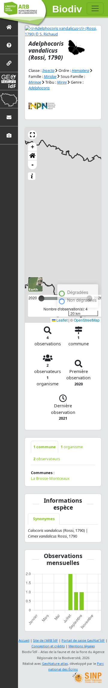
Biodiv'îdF (67, 9)
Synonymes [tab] (44, 518)
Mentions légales (81, 646)
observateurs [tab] (46, 458)
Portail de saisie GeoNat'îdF (83, 640)
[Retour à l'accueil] (9, 27)
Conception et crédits (48, 646)
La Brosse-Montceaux (50, 478)
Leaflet (62, 319)
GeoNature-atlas (55, 663)
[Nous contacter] (9, 117)
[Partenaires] (9, 63)
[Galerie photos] (9, 135)
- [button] (32, 165)
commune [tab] (44, 446)
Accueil (24, 640)
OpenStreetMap (87, 319)
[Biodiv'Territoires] (9, 99)
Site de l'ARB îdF (45, 640)
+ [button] (32, 146)
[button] (32, 134)
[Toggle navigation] (95, 8)
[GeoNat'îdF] (9, 81)
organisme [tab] (72, 446)
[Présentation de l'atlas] (9, 45)
